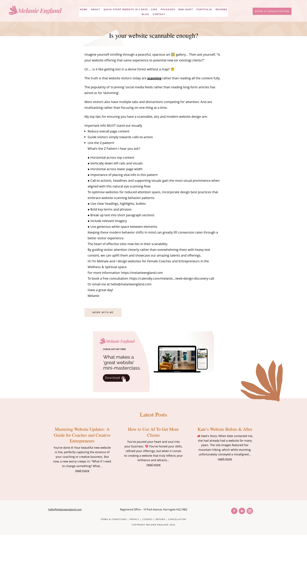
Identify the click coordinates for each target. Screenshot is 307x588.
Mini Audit (185, 9)
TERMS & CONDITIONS (114, 519)
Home (83, 9)
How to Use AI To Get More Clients (153, 432)
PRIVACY (134, 519)
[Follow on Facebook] (234, 511)
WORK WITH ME (103, 312)
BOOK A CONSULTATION (272, 11)
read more (82, 471)
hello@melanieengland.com (65, 509)
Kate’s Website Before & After (225, 429)
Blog (145, 14)
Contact (159, 14)
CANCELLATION (177, 519)
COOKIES (147, 519)
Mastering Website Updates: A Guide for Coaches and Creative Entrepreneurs (82, 435)
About (95, 9)
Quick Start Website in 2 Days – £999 (130, 9)
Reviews (221, 9)
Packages (168, 9)
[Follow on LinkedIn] (242, 511)
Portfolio (204, 9)
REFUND (160, 519)
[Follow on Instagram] (249, 511)
